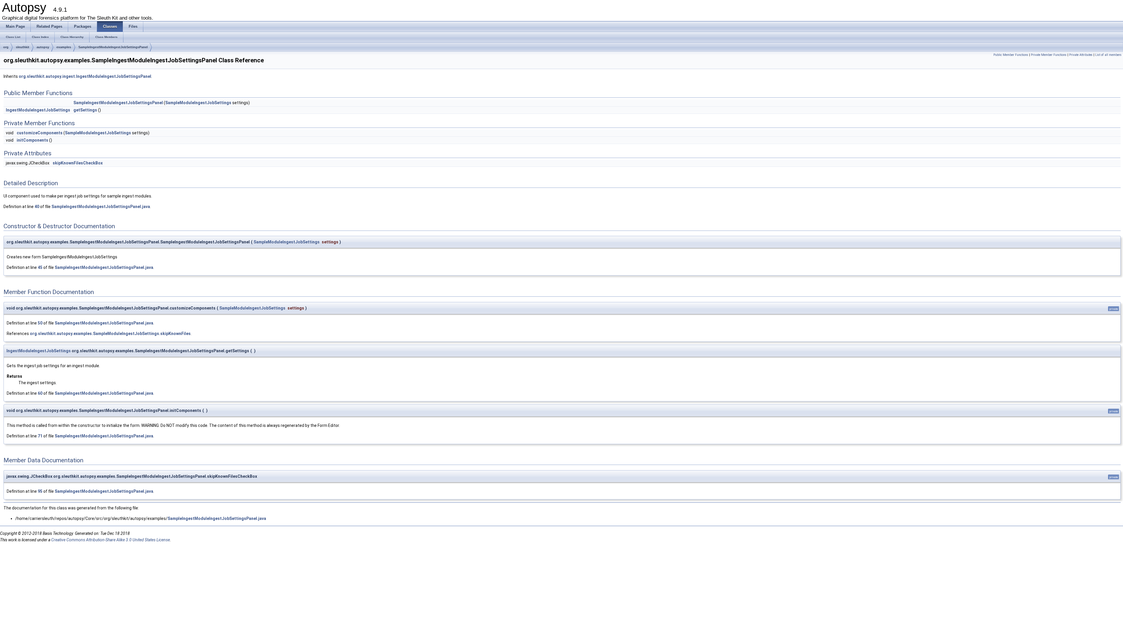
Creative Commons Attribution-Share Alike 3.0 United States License (110, 539)
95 (40, 491)
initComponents (32, 140)
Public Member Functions (1010, 55)
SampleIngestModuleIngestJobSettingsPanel (113, 47)
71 (40, 436)
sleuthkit (22, 47)
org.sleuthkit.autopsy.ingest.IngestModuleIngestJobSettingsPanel (85, 76)
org (5, 47)
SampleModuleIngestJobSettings (198, 102)
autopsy (43, 47)
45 (40, 267)
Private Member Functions (1049, 55)
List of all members (1108, 55)
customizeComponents (40, 132)
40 (37, 206)
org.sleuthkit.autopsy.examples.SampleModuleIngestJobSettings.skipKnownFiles (110, 333)
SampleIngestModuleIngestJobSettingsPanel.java (100, 206)
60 (40, 393)
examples (63, 47)
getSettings (85, 110)
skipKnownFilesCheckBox (78, 163)
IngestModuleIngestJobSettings (38, 110)
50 (40, 323)
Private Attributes (1081, 55)
